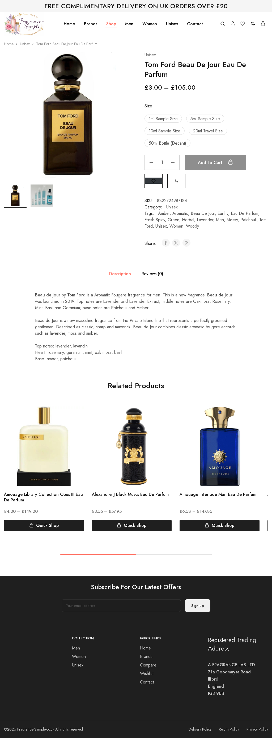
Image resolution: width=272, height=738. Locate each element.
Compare (148, 665)
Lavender (205, 220)
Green (173, 220)
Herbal (188, 220)
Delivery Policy (200, 729)
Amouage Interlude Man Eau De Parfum (218, 494)
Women (149, 24)
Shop (111, 24)
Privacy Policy (257, 729)
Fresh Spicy (154, 220)
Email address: (121, 605)
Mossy (232, 220)
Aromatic (180, 213)
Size (148, 106)
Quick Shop (47, 525)
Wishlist (147, 673)
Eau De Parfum (244, 213)
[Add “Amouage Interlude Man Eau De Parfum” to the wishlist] (250, 417)
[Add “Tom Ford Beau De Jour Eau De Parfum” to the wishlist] (153, 181)
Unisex (172, 24)
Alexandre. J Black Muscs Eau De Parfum (130, 494)
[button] (163, 119)
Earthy (223, 213)
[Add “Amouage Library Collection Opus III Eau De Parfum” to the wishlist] (75, 417)
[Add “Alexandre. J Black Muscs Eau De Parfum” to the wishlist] (163, 417)
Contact (195, 24)
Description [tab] (120, 274)
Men (129, 24)
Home (69, 24)
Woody (192, 226)
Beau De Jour (203, 213)
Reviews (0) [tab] (152, 274)
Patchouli (248, 220)
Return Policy (229, 729)
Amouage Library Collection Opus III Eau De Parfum (43, 497)
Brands (90, 24)
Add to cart (211, 163)
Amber (164, 213)
